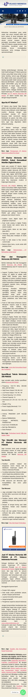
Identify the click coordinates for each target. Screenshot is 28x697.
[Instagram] (25, 11)
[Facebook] (20, 11)
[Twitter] (22, 11)
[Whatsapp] (17, 11)
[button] (3, 11)
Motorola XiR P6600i (9, 185)
